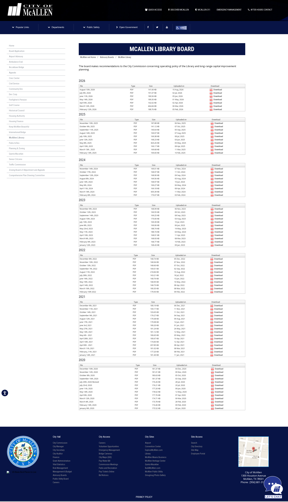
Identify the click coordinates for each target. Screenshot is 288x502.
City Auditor (58, 453)
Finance (56, 457)
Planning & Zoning (17, 148)
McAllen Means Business (155, 457)
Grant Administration (61, 461)
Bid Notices (103, 475)
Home (11, 45)
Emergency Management (109, 450)
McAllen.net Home (88, 57)
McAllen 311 (203, 9)
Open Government (128, 27)
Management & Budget (62, 471)
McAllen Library (16, 137)
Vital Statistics (59, 464)
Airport (148, 443)
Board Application (16, 51)
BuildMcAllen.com (152, 468)
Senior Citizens (15, 159)
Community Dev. (16, 89)
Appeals (12, 72)
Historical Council (16, 110)
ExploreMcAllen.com (154, 450)
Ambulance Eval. (16, 62)
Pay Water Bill (104, 461)
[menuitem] (36, 46)
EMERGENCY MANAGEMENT (229, 9)
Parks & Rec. (14, 143)
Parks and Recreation (108, 468)
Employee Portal (198, 453)
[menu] (36, 110)
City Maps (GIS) (105, 457)
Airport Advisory (16, 56)
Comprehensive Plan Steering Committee (27, 175)
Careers (56, 482)
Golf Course (14, 105)
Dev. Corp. (13, 94)
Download (217, 89)
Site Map (194, 450)
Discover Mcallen (179, 9)
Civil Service (14, 83)
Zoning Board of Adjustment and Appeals (27, 170)
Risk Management (60, 468)
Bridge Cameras (105, 453)
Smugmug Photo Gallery (155, 475)
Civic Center (14, 78)
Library (148, 453)
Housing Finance (16, 121)
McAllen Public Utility (154, 471)
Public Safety (93, 27)
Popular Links (22, 27)
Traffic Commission (17, 164)
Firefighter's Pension (18, 99)
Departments (58, 27)
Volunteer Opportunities (109, 446)
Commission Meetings (108, 464)
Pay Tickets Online (106, 471)
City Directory (196, 446)
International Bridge (17, 132)
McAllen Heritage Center (155, 461)
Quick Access (154, 9)
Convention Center (153, 446)
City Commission (60, 443)
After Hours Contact (261, 9)
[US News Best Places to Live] (23, 472)
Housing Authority (17, 116)
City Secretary (58, 450)
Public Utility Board (61, 479)
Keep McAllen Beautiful (19, 126)
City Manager (58, 446)
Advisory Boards (107, 57)
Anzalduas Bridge (16, 67)
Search (194, 443)
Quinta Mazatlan (16, 153)
